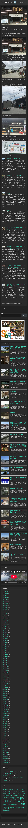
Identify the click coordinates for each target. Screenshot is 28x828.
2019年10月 (5, 680)
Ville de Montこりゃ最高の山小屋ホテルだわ (13, 777)
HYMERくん (18, 789)
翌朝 (19, 804)
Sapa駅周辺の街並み (7, 773)
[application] (14, 577)
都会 (20, 807)
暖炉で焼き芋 (6, 775)
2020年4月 (5, 668)
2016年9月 (5, 752)
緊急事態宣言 (15, 804)
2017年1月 (5, 744)
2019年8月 (5, 683)
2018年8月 (5, 707)
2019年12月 (5, 676)
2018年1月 (5, 721)
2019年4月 (5, 691)
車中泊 (12, 808)
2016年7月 (5, 756)
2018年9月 (5, 705)
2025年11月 (5, 601)
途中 (15, 807)
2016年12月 (5, 746)
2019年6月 (5, 687)
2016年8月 (5, 754)
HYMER (5, 789)
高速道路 (7, 810)
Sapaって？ (5, 780)
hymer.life (10, 789)
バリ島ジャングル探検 (9, 797)
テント (18, 795)
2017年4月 (5, 739)
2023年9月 (5, 619)
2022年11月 (5, 634)
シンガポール (6, 795)
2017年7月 (5, 733)
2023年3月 (5, 626)
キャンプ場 (22, 793)
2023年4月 (5, 624)
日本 (8, 804)
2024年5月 (5, 613)
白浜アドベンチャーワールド (14, 175)
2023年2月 (5, 628)
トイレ (22, 795)
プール (15, 797)
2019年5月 (5, 689)
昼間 (9, 804)
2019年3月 (5, 693)
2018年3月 (5, 717)
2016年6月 (5, 758)
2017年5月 (5, 737)
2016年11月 (5, 748)
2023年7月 (5, 622)
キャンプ (17, 793)
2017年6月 (5, 735)
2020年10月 (5, 658)
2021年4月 (5, 646)
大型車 (9, 801)
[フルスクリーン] (25, 582)
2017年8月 (5, 731)
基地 (6, 801)
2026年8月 (5, 591)
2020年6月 (5, 664)
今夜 (12, 799)
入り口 (14, 799)
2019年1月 (5, 697)
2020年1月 (5, 674)
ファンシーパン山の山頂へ (9, 771)
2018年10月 (5, 703)
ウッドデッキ (14, 791)
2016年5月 (5, 760)
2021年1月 (5, 652)
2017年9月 (5, 729)
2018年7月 (5, 709)
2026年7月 (5, 593)
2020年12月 (5, 654)
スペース (11, 795)
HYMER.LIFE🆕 (9, 2)
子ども (13, 801)
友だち (18, 799)
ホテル (19, 797)
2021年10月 (5, 640)
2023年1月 (5, 630)
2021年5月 (5, 644)
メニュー (24, 2)
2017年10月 (5, 727)
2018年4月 (5, 715)
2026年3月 (5, 597)
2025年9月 (5, 605)
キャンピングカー (10, 793)
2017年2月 (5, 742)
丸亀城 (8, 193)
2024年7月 (5, 611)
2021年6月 (5, 642)
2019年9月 (5, 681)
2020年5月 (5, 666)
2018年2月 (5, 719)
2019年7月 (5, 685)
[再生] (3, 582)
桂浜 (8, 210)
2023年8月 (5, 621)
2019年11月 (5, 678)
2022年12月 (5, 632)
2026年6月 (5, 595)
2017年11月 (5, 725)
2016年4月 (5, 762)
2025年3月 (5, 607)
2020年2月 (5, 672)
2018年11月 (5, 701)
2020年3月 (5, 670)
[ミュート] (22, 582)
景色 (12, 804)
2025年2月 (5, 609)
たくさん (6, 791)
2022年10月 (5, 636)
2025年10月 (5, 603)
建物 (18, 801)
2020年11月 (5, 656)
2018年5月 (5, 713)
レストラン (8, 799)
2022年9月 (5, 638)
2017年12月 (5, 723)
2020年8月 (5, 662)
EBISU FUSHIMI (18, 29)
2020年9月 (5, 660)
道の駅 (17, 807)
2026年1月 (5, 599)
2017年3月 (5, 740)
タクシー (15, 795)
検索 (2, 313)
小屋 (16, 801)
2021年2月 (5, 650)
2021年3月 (5, 648)
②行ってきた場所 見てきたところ (15, 303)
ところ (9, 791)
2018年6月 (5, 711)
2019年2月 (5, 695)
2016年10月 (5, 750)
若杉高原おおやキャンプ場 (13, 158)
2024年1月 (5, 615)
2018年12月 (5, 699)
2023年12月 (5, 617)
